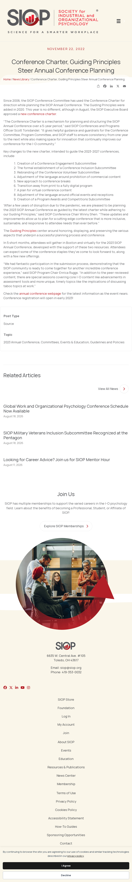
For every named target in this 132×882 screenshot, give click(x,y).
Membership (66, 784)
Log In (66, 716)
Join (66, 733)
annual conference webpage (40, 293)
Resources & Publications (66, 767)
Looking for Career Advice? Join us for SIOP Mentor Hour (56, 459)
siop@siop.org (70, 668)
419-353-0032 (71, 672)
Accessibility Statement (66, 818)
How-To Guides (66, 827)
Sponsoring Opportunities (66, 835)
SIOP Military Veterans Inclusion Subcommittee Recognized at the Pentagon (65, 435)
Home (7, 79)
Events (66, 750)
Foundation (66, 708)
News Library (21, 79)
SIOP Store (66, 700)
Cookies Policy (66, 810)
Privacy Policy (66, 801)
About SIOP (66, 742)
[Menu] (121, 21)
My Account (66, 725)
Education (66, 759)
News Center (66, 776)
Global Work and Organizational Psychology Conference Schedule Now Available (65, 408)
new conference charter (38, 114)
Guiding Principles (23, 231)
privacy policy (75, 856)
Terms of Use (66, 793)
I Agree (66, 865)
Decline (66, 875)
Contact (66, 843)
